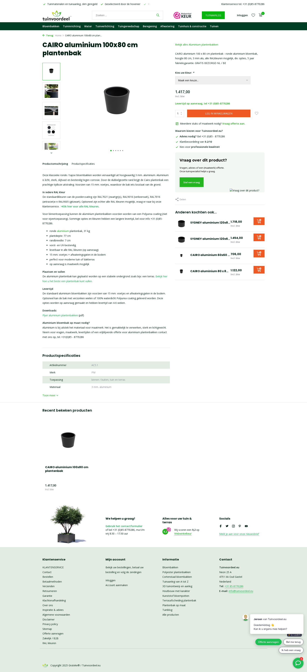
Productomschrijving (55, 163)
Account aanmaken (117, 585)
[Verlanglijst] (253, 15)
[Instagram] (233, 526)
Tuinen (214, 26)
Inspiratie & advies (53, 610)
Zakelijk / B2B (50, 638)
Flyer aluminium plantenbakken (60, 315)
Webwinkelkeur (183, 533)
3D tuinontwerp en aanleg (177, 586)
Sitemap (47, 629)
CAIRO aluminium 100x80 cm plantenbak (66, 469)
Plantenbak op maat (174, 605)
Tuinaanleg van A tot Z (175, 581)
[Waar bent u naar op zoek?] (157, 15)
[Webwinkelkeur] (182, 15)
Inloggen (110, 580)
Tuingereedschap (128, 26)
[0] (259, 15)
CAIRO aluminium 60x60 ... (210, 255)
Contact (47, 572)
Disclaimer (48, 619)
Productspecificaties (83, 163)
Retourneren (49, 591)
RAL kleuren (49, 643)
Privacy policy (50, 624)
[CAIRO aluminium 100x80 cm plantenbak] (68, 442)
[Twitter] (227, 526)
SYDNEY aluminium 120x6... (210, 239)
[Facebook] (220, 526)
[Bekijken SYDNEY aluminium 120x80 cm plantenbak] (181, 223)
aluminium (63, 231)
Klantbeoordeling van (196, 141)
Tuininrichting (72, 26)
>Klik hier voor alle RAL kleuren (80, 206)
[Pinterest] (239, 526)
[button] (111, 150)
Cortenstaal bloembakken (177, 576)
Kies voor (200, 147)
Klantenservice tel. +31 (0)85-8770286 (243, 4)
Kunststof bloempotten (175, 595)
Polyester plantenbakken (176, 572)
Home (58, 35)
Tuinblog (167, 610)
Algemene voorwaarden (56, 614)
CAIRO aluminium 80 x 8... (209, 271)
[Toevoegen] (259, 221)
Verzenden (48, 586)
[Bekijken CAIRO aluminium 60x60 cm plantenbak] (181, 256)
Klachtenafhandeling (54, 600)
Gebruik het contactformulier (124, 526)
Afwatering (167, 26)
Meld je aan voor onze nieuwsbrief (239, 534)
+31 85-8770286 (234, 586)
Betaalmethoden (52, 581)
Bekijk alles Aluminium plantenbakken (196, 44)
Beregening (150, 26)
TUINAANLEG (213, 15)
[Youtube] (246, 526)
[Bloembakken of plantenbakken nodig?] (62, 15)
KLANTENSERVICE (53, 567)
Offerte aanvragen (52, 633)
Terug (49, 35)
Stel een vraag (191, 182)
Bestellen (47, 576)
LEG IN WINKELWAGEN (218, 113)
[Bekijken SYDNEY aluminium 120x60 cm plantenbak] (181, 239)
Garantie (47, 595)
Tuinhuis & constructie (192, 26)
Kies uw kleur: (184, 72)
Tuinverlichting (104, 26)
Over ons (47, 605)
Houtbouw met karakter (176, 591)
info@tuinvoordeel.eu (241, 591)
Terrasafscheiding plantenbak (179, 600)
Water (88, 26)
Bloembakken (50, 26)
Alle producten (170, 614)
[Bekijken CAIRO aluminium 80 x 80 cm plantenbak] (181, 272)
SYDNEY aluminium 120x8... (210, 223)
